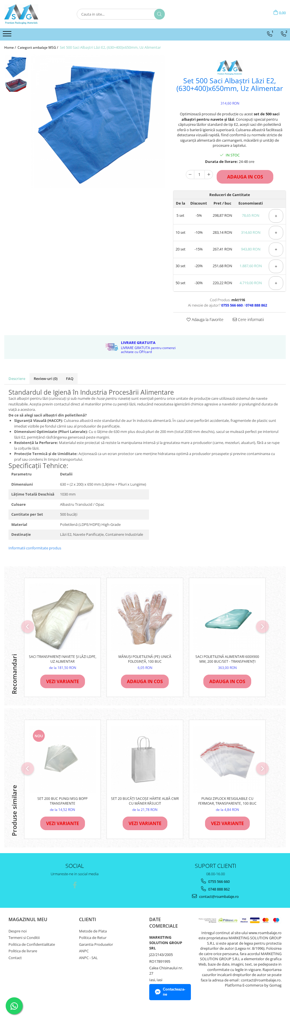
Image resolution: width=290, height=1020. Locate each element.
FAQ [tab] (69, 378)
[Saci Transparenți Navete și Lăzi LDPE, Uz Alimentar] (62, 617)
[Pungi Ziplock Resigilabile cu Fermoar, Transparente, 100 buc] (227, 759)
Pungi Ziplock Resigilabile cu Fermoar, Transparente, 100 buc (227, 801)
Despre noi (17, 931)
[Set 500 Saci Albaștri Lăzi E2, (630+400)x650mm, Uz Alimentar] (98, 121)
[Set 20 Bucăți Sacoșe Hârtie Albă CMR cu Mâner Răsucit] (145, 759)
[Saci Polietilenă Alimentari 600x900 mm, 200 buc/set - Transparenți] (227, 617)
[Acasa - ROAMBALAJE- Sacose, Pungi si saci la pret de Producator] (32, 14)
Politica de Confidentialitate (31, 944)
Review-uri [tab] (45, 378)
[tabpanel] (98, 121)
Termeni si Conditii (24, 937)
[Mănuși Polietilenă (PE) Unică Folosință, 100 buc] (145, 617)
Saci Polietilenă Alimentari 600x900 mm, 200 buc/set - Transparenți (227, 659)
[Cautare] (159, 14)
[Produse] (8, 35)
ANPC (84, 950)
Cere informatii (250, 319)
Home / (10, 47)
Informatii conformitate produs (34, 548)
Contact (15, 957)
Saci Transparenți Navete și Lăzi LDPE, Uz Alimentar (62, 659)
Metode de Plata (93, 931)
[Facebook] (75, 885)
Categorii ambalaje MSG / (38, 47)
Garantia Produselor (96, 944)
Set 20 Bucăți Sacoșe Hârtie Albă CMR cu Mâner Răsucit (145, 801)
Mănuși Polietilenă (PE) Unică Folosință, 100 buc (144, 659)
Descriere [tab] (16, 378)
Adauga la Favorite (207, 319)
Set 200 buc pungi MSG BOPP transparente (62, 801)
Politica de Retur (92, 937)
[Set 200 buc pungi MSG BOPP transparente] (62, 759)
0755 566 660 (218, 881)
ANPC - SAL (88, 957)
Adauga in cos (245, 177)
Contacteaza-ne (174, 992)
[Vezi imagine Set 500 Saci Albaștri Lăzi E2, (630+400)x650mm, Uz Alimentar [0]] (16, 66)
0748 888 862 (218, 889)
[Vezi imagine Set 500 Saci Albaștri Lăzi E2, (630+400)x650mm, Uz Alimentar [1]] (16, 85)
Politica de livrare (22, 950)
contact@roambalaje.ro (218, 896)
